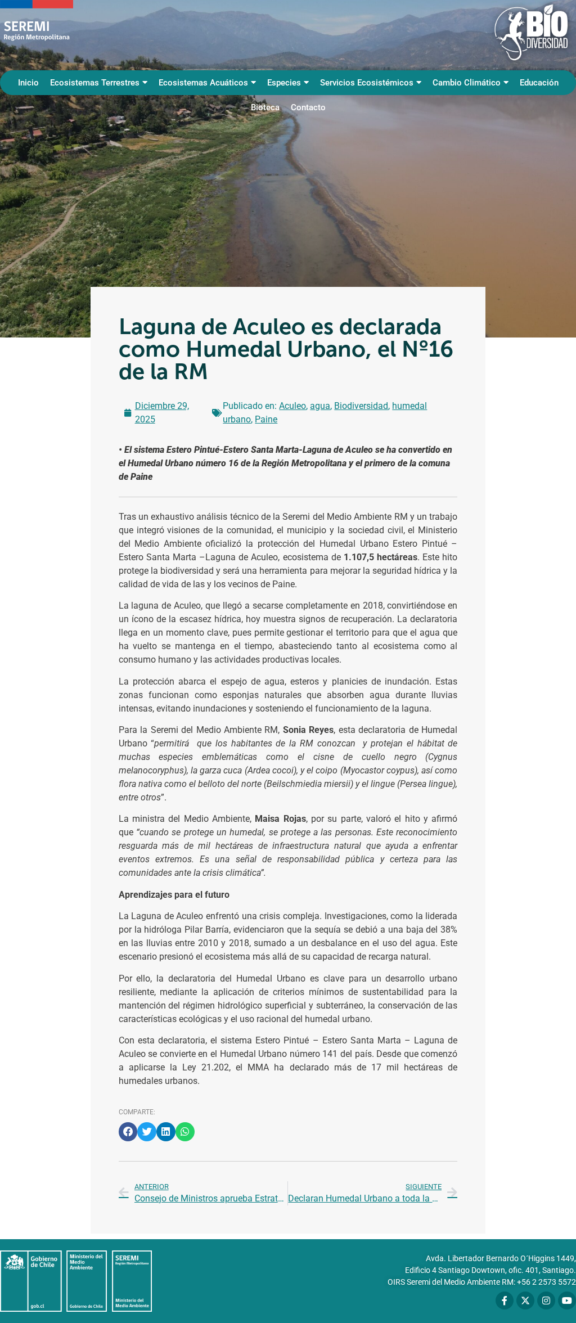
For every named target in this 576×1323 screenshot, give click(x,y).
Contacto (308, 107)
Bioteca (265, 107)
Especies (284, 83)
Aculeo (292, 405)
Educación (539, 83)
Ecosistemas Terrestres (95, 83)
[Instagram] (546, 1301)
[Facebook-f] (505, 1301)
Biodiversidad (361, 405)
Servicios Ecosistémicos (366, 83)
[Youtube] (567, 1301)
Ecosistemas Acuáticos (203, 83)
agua (320, 405)
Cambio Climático (467, 83)
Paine (266, 419)
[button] (128, 1131)
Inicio (28, 83)
